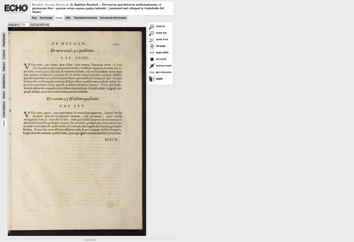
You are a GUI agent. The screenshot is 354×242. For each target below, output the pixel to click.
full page (160, 46)
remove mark (163, 65)
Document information (113, 17)
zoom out (161, 32)
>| (48, 24)
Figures (3, 66)
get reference (163, 72)
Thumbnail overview (85, 17)
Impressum (90, 240)
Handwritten (3, 81)
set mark (160, 59)
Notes (3, 94)
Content (3, 54)
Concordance (3, 109)
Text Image (46, 17)
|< (16, 24)
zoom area (161, 39)
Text (34, 17)
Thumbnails (3, 40)
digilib (159, 78)
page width (161, 52)
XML (68, 17)
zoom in (160, 26)
